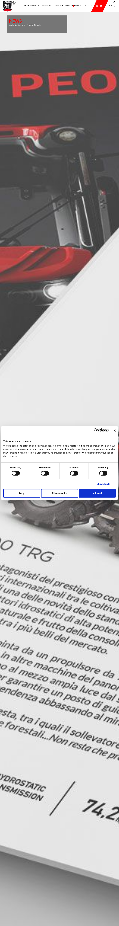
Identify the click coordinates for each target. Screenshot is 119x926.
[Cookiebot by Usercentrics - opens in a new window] (96, 430)
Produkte (58, 6)
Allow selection (59, 493)
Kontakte (87, 6)
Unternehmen (29, 6)
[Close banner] (115, 430)
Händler (69, 6)
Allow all (97, 493)
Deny (21, 493)
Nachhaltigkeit (45, 6)
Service (77, 6)
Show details (103, 484)
